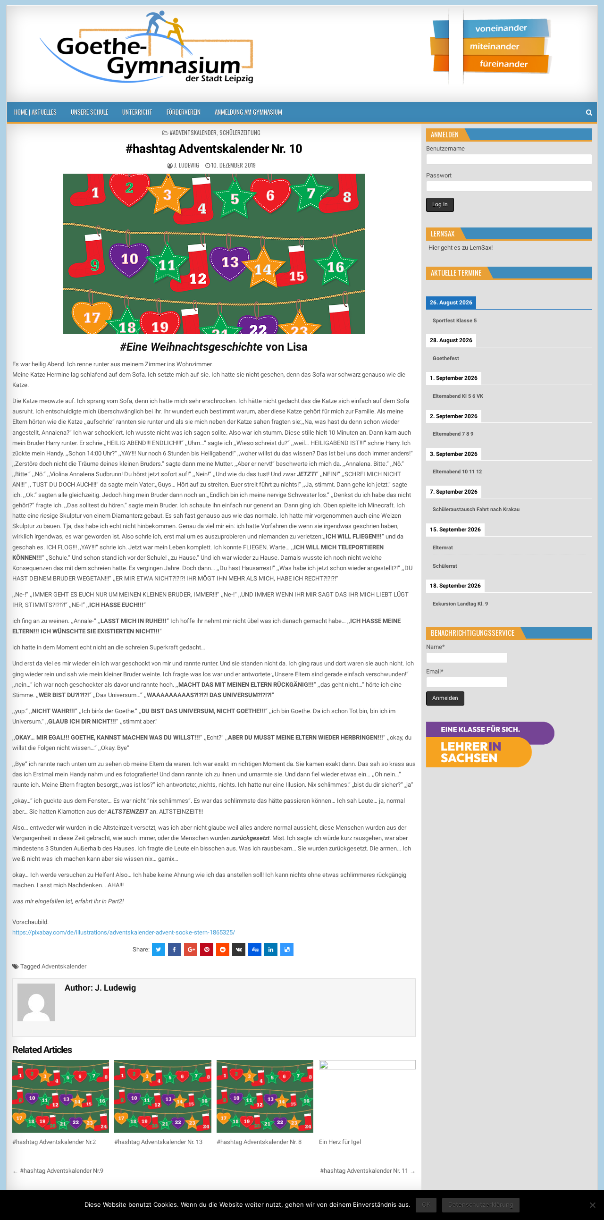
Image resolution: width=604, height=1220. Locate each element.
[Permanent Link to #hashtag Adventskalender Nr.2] (60, 1096)
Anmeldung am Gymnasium (248, 112)
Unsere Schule (89, 112)
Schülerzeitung (239, 132)
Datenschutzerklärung (480, 1204)
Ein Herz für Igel (340, 1141)
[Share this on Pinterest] (206, 949)
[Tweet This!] (158, 949)
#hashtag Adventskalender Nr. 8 (259, 1141)
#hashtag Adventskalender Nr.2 (54, 1141)
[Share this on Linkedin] (270, 949)
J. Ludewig (186, 165)
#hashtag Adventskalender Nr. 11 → (368, 1170)
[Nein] (592, 1205)
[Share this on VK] (238, 949)
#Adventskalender (193, 132)
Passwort (439, 175)
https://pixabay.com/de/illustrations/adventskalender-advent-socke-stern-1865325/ (123, 932)
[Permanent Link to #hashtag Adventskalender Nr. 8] (265, 1096)
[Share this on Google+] (190, 949)
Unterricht (137, 112)
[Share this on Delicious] (287, 949)
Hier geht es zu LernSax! (460, 247)
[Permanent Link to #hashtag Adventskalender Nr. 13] (162, 1096)
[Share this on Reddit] (222, 949)
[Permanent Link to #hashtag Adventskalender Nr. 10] (214, 254)
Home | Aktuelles (35, 112)
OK (426, 1204)
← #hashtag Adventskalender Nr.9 (57, 1170)
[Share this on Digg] (254, 949)
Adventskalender (64, 966)
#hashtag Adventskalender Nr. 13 (158, 1141)
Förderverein (184, 112)
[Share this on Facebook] (174, 949)
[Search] (589, 112)
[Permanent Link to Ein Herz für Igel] (367, 1096)
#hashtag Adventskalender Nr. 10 (214, 149)
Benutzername (445, 148)
